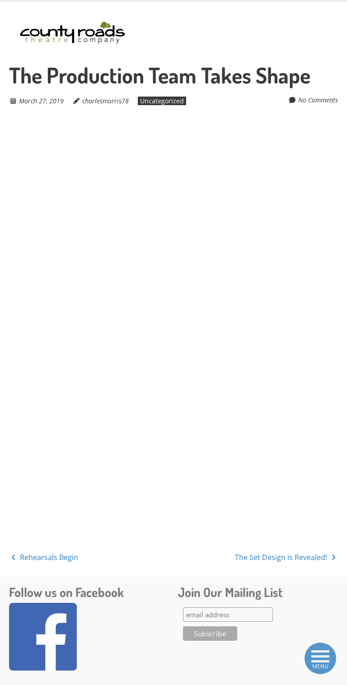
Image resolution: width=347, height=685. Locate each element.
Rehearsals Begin (48, 557)
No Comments (318, 100)
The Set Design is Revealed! (282, 557)
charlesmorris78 (105, 101)
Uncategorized (162, 101)
